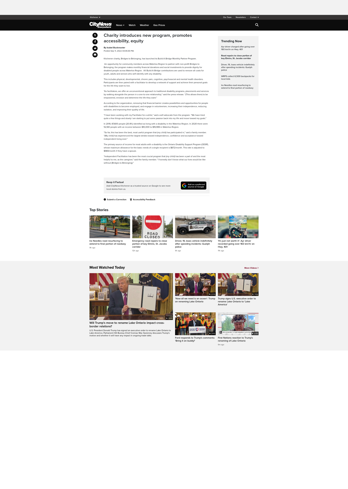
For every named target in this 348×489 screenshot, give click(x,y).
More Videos (250, 268)
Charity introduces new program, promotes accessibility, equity (148, 38)
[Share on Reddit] (95, 48)
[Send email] (95, 54)
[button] (253, 17)
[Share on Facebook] (95, 41)
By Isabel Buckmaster (114, 47)
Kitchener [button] (94, 17)
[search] (257, 25)
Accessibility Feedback (144, 199)
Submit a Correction (116, 199)
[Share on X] (95, 35)
